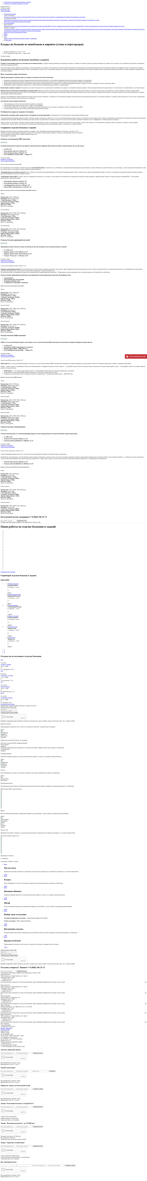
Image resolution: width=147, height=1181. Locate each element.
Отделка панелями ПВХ (76, 26)
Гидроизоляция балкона (86, 29)
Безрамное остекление (39, 20)
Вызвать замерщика (6, 1028)
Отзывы (27, 38)
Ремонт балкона (31, 29)
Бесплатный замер (19, 38)
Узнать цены (4, 161)
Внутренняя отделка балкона (27, 26)
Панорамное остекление (11, 20)
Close (5, 874)
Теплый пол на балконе (19, 31)
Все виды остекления (10, 17)
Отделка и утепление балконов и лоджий (16, 3)
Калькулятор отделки (20, 32)
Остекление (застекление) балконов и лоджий (17, 2)
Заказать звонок (8, 38)
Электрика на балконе (117, 29)
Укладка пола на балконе (33, 31)
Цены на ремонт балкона (43, 29)
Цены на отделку (9, 32)
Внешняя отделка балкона (11, 26)
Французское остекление (26, 20)
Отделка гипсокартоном (91, 26)
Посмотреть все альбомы (8, 572)
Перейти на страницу (7, 159)
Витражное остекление (53, 20)
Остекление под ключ (92, 20)
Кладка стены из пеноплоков (102, 29)
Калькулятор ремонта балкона (60, 29)
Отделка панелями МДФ (44, 26)
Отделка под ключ (103, 26)
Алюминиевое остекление (63, 17)
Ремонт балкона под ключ (116, 26)
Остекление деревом (80, 20)
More (5, 864)
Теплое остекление (22, 17)
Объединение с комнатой (131, 29)
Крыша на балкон (74, 29)
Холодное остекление (48, 17)
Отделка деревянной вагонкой (60, 26)
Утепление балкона (9, 29)
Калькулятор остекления (23, 21)
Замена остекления (21, 29)
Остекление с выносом (67, 20)
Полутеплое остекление (35, 17)
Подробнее (11, 161)
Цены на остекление (10, 21)
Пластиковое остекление (78, 17)
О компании (33, 38)
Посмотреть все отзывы (7, 704)
